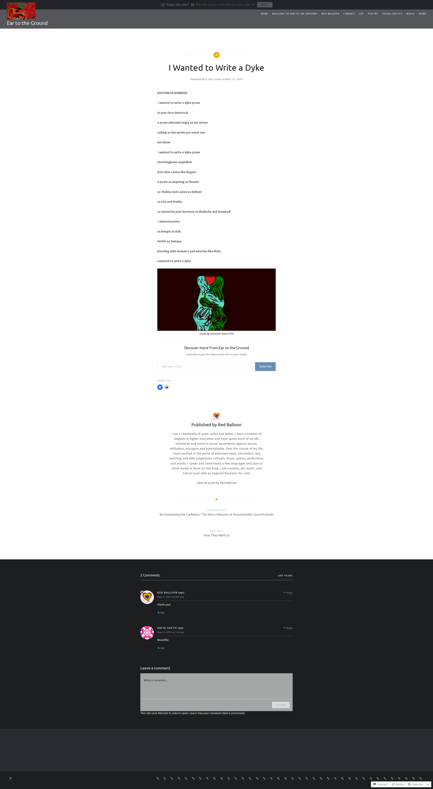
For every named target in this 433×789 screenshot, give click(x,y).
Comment (281, 704)
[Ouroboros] (349, 778)
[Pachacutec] (278, 778)
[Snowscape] (292, 778)
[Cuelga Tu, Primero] (228, 778)
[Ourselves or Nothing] (385, 778)
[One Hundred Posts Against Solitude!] (200, 778)
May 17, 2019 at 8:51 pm (170, 596)
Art (361, 13)
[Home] (420, 778)
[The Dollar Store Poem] (235, 778)
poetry (373, 13)
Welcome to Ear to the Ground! (294, 13)
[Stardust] (257, 778)
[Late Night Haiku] (179, 778)
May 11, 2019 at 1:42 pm (170, 632)
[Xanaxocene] (250, 778)
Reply (289, 592)
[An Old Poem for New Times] (370, 778)
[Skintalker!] (321, 778)
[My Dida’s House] (271, 778)
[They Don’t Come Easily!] (264, 778)
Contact (349, 13)
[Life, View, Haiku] (172, 778)
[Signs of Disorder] (314, 778)
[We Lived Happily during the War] (285, 778)
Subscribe (265, 366)
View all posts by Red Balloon (217, 482)
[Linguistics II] (363, 778)
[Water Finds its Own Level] (193, 778)
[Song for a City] (392, 778)
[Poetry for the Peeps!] (207, 778)
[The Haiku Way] (299, 778)
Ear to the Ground (27, 23)
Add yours (285, 575)
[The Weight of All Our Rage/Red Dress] (356, 778)
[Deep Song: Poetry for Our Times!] (221, 778)
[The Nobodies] (378, 778)
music (410, 13)
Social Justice (392, 13)
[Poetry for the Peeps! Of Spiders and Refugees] (164, 778)
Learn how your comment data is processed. (217, 713)
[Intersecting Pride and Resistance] (399, 778)
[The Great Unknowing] (186, 778)
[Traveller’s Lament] (307, 778)
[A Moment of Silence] (214, 778)
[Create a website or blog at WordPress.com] (10, 778)
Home (264, 13)
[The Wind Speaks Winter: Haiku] (157, 778)
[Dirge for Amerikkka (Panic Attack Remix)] (243, 778)
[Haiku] (342, 778)
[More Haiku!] (335, 778)
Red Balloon (330, 13)
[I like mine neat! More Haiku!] (328, 778)
